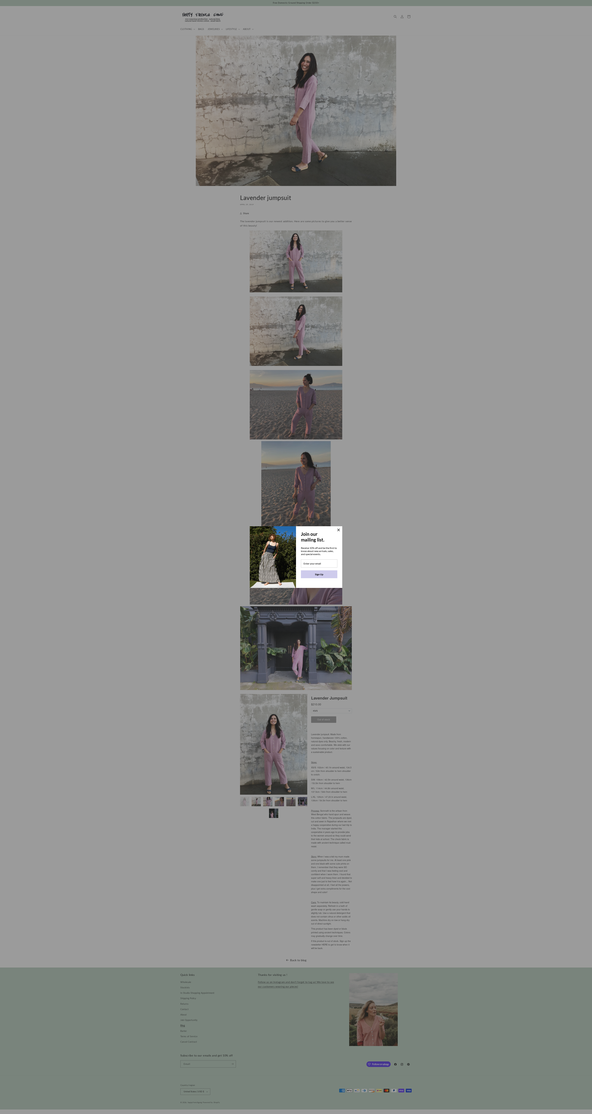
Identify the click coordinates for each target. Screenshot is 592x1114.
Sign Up (319, 574)
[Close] (338, 530)
